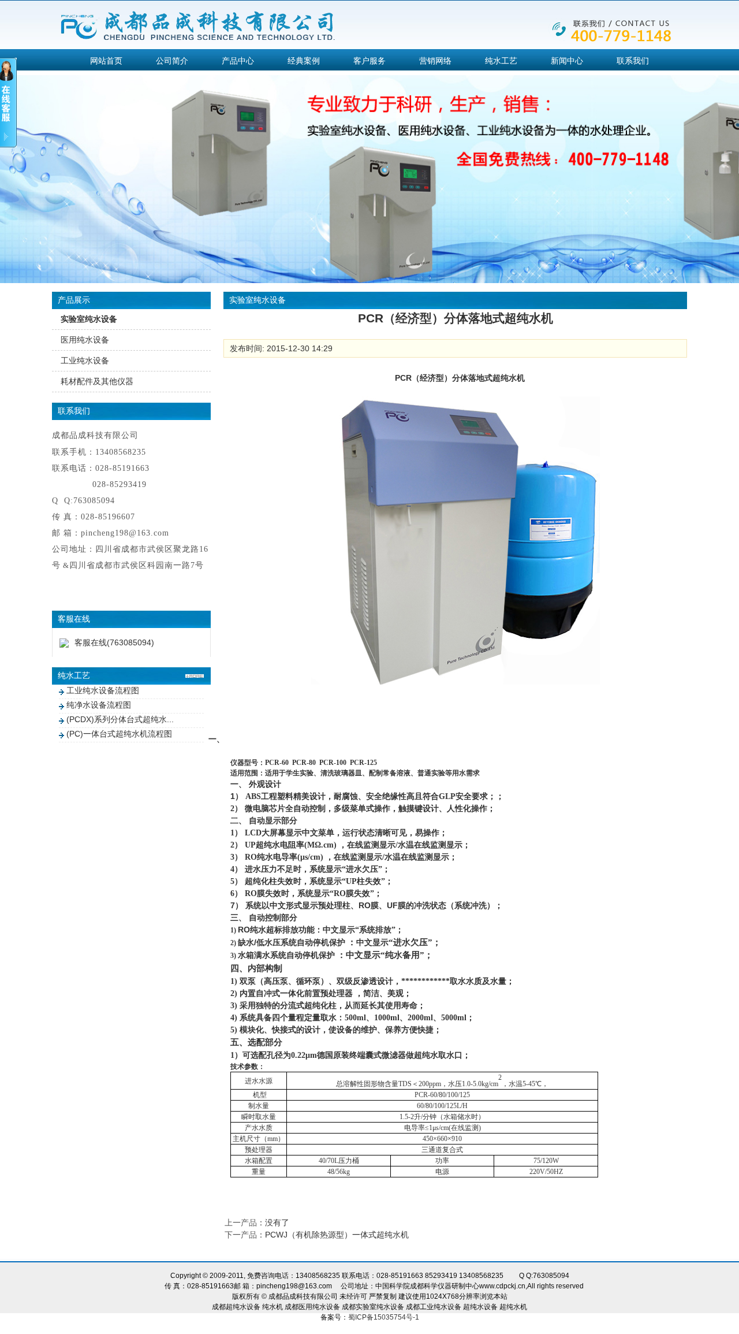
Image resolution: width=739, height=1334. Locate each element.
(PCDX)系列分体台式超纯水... (120, 719)
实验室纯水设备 (89, 319)
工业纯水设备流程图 (102, 690)
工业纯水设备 (85, 360)
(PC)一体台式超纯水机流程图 (119, 733)
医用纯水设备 (85, 339)
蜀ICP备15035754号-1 (383, 1317)
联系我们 (633, 60)
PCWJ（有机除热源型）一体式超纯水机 (337, 1234)
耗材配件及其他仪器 (97, 381)
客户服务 (369, 60)
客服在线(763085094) (114, 642)
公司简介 (172, 60)
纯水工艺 (501, 60)
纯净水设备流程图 (98, 704)
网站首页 (106, 60)
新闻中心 (567, 60)
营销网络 (435, 60)
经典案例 (304, 60)
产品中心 (238, 60)
